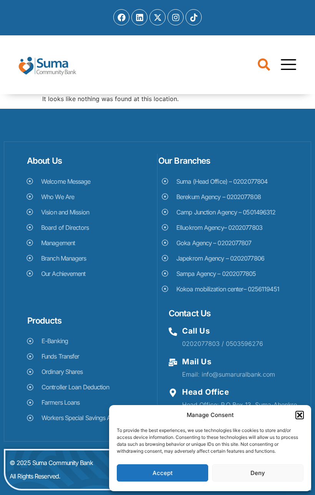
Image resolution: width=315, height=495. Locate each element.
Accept (163, 473)
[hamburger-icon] (286, 65)
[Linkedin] (139, 17)
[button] (299, 415)
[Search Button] (264, 65)
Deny (257, 473)
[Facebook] (121, 17)
